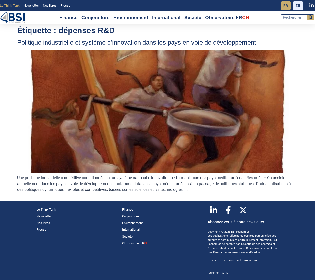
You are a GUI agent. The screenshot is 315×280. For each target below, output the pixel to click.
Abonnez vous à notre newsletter (236, 222)
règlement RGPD (218, 272)
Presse (65, 5)
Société (192, 17)
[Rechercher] (310, 17)
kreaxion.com (248, 260)
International (166, 17)
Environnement (130, 17)
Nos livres (50, 5)
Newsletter (31, 5)
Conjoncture (95, 17)
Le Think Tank (10, 5)
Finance (68, 17)
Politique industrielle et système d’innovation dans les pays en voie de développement (136, 42)
